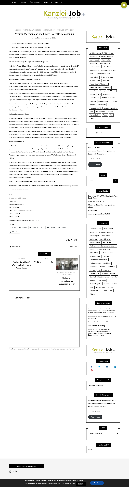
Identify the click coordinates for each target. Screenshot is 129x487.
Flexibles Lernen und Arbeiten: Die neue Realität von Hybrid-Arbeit (101, 311)
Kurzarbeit (93, 101)
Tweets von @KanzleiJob (95, 133)
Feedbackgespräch (95, 87)
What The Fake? (93, 210)
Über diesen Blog (35, 2)
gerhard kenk (93, 91)
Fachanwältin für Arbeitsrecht (98, 84)
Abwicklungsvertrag (95, 53)
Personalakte (102, 105)
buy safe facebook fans (96, 322)
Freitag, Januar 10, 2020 (49, 38)
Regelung (110, 111)
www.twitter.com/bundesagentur (18, 190)
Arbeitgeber (27, 30)
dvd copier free (93, 329)
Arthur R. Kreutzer (105, 63)
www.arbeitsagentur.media (70, 186)
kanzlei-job (106, 94)
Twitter (37, 220)
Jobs (99, 94)
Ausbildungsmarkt (95, 67)
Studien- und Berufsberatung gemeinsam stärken (67, 281)
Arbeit (111, 53)
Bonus (109, 67)
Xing (111, 115)
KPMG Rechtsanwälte (108, 98)
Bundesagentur (94, 70)
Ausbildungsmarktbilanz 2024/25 (99, 214)
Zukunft (92, 118)
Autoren (46, 2)
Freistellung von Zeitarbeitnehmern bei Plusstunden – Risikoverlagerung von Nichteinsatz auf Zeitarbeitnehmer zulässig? (99, 332)
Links (56, 2)
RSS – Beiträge (13, 471)
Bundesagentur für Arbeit (65, 30)
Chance (92, 74)
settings (80, 484)
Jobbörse (23, 2)
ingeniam (92, 94)
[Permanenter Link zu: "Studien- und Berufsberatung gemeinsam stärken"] (67, 264)
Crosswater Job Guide (103, 74)
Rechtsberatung (100, 326)
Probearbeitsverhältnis (110, 108)
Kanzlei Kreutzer (94, 98)
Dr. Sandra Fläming (95, 80)
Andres (90, 326)
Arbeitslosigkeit (94, 60)
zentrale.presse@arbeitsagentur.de (23, 210)
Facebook (106, 80)
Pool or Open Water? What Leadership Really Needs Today (21, 265)
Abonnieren (95, 164)
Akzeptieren (97, 483)
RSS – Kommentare (14, 473)
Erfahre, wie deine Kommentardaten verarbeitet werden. (60, 349)
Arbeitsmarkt (47, 30)
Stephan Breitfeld (95, 115)
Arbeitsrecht (93, 63)
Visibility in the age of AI (44, 262)
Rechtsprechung (100, 111)
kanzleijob (37, 38)
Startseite (14, 2)
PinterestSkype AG (95, 108)
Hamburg (102, 91)
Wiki (107, 322)
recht (91, 111)
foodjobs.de (107, 87)
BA (54, 30)
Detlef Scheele (94, 77)
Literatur (114, 101)
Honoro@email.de (94, 316)
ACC (105, 53)
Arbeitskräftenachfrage (106, 56)
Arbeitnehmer (36, 30)
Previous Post (16, 247)
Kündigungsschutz (103, 101)
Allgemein (18, 30)
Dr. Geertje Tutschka (107, 77)
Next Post (73, 247)
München (92, 105)
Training (105, 115)
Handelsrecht (111, 91)
